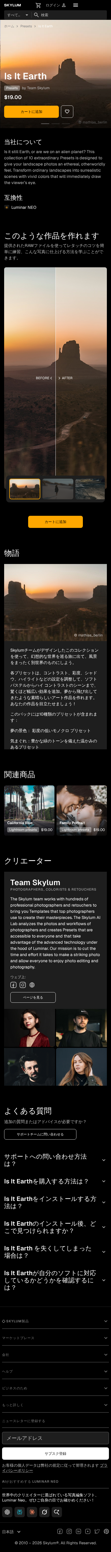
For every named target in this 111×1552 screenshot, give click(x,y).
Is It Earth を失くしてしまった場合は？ (55, 1251)
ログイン (56, 5)
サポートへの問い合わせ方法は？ (55, 1160)
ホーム (9, 26)
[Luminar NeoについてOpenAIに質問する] (7, 1512)
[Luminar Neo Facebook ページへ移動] (59, 1532)
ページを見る (33, 997)
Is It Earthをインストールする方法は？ (55, 1202)
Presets (26, 26)
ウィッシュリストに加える (29, 802)
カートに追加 (31, 111)
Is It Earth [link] (45, 26)
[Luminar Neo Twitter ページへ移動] (97, 1532)
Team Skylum (38, 88)
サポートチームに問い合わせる (40, 1134)
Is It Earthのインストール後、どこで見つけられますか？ (55, 1227)
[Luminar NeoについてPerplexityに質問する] (19, 1512)
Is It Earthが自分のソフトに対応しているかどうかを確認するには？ (55, 1280)
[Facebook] (13, 985)
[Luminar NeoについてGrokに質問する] (44, 1512)
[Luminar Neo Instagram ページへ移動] (69, 1532)
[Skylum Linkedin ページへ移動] (78, 1532)
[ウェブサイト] (32, 985)
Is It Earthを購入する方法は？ (55, 1181)
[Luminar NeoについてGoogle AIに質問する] (57, 1512)
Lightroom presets (23, 829)
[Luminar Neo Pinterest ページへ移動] (106, 1532)
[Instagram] (23, 985)
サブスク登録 (55, 1453)
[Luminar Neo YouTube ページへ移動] (87, 1532)
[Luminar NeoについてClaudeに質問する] (32, 1512)
